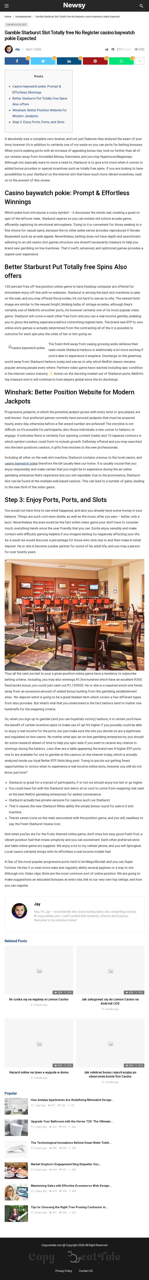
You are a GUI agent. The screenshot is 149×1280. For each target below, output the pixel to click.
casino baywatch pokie (21, 463)
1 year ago (39, 1105)
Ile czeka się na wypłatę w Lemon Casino (38, 999)
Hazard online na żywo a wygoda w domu (38, 1072)
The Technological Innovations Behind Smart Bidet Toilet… (71, 1142)
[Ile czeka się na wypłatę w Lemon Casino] (39, 970)
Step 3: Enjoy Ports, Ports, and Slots (38, 122)
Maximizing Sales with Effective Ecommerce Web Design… (71, 1185)
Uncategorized (16, 24)
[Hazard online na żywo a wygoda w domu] (39, 1043)
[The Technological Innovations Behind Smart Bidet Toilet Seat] (16, 1149)
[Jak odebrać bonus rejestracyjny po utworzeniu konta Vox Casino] (110, 1043)
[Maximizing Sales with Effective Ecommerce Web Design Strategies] (16, 1192)
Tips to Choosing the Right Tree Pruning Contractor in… (69, 1207)
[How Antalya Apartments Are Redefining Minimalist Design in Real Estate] (16, 1106)
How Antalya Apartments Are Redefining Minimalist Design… (72, 1100)
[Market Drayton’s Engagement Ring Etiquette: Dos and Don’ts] (16, 1170)
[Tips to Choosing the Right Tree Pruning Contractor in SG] (16, 1213)
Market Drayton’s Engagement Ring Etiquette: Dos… (66, 1164)
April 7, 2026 (33, 49)
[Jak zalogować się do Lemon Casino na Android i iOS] (110, 970)
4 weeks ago (40, 1005)
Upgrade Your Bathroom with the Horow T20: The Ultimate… (72, 1121)
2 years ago (40, 1127)
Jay (17, 49)
